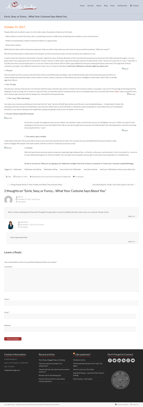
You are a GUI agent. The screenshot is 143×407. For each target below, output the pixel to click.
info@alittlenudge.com (12, 370)
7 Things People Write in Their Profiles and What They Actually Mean (34, 184)
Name (7, 299)
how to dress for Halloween (70, 169)
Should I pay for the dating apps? (50, 375)
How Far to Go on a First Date (83, 369)
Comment (8, 267)
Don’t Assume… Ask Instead (82, 379)
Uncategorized (65, 177)
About (98, 5)
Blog (106, 5)
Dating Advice (37, 177)
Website (7, 325)
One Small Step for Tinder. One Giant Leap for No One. (114, 184)
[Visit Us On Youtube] (132, 359)
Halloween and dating (32, 169)
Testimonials (122, 5)
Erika (9, 177)
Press (112, 5)
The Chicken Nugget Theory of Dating (52, 360)
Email (6, 312)
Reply (133, 216)
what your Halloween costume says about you (117, 169)
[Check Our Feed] (123, 359)
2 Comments (79, 177)
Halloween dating (50, 169)
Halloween (17, 169)
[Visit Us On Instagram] (128, 359)
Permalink (22, 202)
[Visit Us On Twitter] (114, 359)
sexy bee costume (90, 169)
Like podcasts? (83, 354)
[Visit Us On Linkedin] (119, 359)
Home (82, 5)
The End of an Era (79, 360)
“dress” (117, 91)
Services (90, 5)
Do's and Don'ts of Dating (51, 177)
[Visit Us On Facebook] (110, 359)
